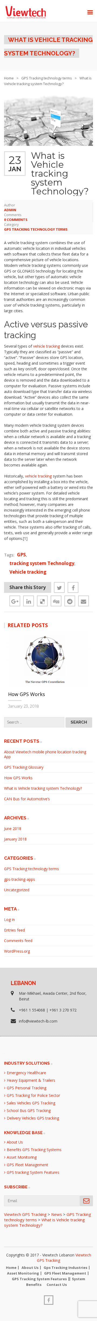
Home (9, 78)
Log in (9, 919)
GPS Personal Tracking (26, 1087)
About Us (15, 1142)
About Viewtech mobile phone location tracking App (45, 754)
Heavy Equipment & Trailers (31, 1080)
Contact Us (57, 1284)
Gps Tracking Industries (65, 1267)
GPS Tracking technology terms (46, 78)
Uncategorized (16, 889)
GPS (21, 555)
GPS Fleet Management (27, 1164)
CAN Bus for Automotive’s (27, 798)
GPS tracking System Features (33, 1172)
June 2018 (12, 828)
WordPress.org (17, 951)
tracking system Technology (41, 563)
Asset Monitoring (22, 1157)
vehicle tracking (46, 346)
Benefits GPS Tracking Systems (34, 1149)
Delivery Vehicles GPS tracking (33, 1118)
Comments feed (18, 940)
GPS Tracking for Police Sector (33, 1095)
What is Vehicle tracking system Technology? (43, 788)
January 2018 (15, 839)
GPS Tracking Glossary (23, 767)
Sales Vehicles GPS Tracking (31, 1102)
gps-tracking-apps (19, 879)
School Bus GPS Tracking (29, 1110)
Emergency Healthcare (26, 1072)
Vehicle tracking (27, 572)
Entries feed (14, 930)
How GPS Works (26, 694)
